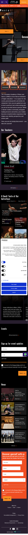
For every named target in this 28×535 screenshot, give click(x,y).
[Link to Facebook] (10, 529)
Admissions (23, 2)
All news (13, 446)
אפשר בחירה (14, 288)
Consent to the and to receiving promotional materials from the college (14, 366)
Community (5, 87)
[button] (26, 320)
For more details (5, 215)
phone (5, 468)
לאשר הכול (14, 284)
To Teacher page (7, 181)
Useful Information (14, 521)
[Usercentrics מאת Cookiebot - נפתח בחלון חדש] (7, 240)
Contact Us (25, 354)
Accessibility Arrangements (10, 515)
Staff (14, 507)
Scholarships (20, 523)
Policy (14, 513)
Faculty (9, 507)
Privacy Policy (16, 365)
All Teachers (13, 188)
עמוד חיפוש (6, 2)
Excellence (22, 87)
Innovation (14, 87)
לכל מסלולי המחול (21, 201)
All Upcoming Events (13, 335)
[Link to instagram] (17, 529)
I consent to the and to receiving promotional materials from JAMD (13, 492)
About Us (14, 505)
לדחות (14, 292)
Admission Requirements (10, 523)
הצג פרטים (5, 280)
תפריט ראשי (2, 2)
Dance (12, 172)
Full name (4, 349)
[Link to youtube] (13, 529)
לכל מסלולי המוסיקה (11, 201)
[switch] (3, 266)
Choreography (7, 172)
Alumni (18, 507)
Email (3, 355)
